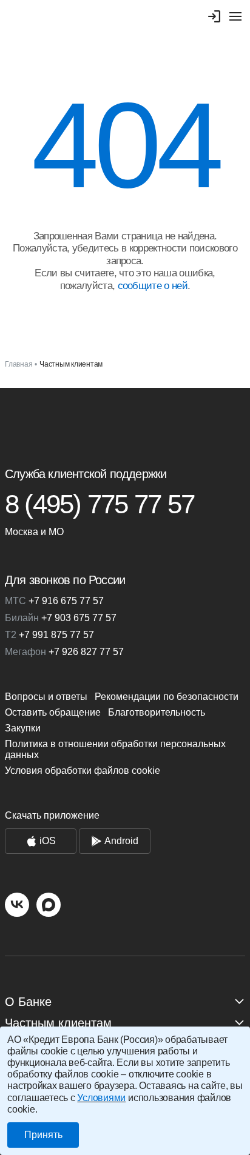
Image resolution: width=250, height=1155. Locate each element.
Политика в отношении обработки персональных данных (115, 749)
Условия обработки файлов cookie (82, 770)
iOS (47, 841)
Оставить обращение (53, 712)
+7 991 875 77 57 (49, 635)
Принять (43, 1135)
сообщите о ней (152, 285)
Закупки (23, 728)
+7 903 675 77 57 (61, 618)
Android (121, 841)
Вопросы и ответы (46, 696)
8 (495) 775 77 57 (99, 504)
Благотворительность (156, 712)
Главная (18, 364)
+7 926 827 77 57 (64, 652)
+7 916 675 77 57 (54, 601)
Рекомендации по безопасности (166, 696)
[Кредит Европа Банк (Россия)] (125, 421)
